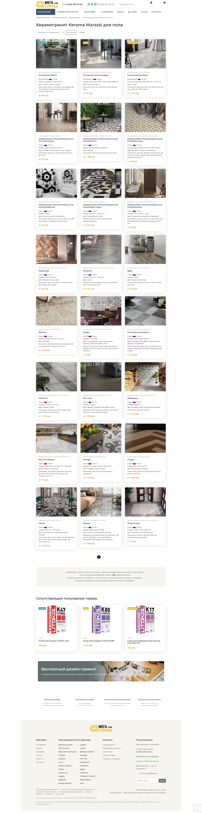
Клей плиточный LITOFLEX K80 (98, 641)
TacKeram (84, 772)
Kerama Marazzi (64, 783)
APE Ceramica (63, 748)
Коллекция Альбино (137, 75)
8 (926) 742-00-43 (105, 4)
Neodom (83, 755)
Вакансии (39, 794)
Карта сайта (60, 794)
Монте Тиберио (46, 460)
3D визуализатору (142, 674)
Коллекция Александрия (96, 75)
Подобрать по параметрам (48, 32)
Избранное (154, 744)
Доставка (132, 12)
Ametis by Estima (65, 744)
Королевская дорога (138, 332)
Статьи (144, 12)
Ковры (86, 332)
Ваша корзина (142, 744)
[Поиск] (156, 4)
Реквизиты (49, 794)
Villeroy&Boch (85, 779)
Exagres (61, 776)
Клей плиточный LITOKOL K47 (53, 641)
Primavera (84, 765)
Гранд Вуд (43, 271)
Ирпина (42, 332)
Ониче (41, 523)
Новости (39, 758)
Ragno (82, 769)
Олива (130, 460)
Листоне (87, 398)
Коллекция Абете (47, 75)
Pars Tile (83, 758)
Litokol (40, 638)
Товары (82, 32)
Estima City (62, 772)
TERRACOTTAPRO (87, 776)
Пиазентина (133, 523)
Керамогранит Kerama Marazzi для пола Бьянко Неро (100, 206)
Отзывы (88, 792)
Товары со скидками (111, 758)
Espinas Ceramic (64, 765)
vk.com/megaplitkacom (148, 773)
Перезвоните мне (126, 4)
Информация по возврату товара (71, 792)
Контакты (156, 12)
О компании (107, 12)
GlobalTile (62, 779)
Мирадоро (132, 398)
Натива (86, 460)
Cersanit (61, 755)
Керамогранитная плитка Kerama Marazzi (143, 136)
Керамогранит (45, 12)
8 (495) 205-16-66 (74, 4)
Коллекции (71, 32)
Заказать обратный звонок (147, 761)
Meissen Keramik (87, 751)
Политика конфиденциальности (47, 789)
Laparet (83, 744)
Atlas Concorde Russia (67, 751)
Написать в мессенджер (147, 756)
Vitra (82, 783)
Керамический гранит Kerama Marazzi (97, 72)
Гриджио (87, 271)
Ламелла (43, 398)
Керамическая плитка (67, 12)
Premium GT (85, 762)
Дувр (129, 271)
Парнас (86, 523)
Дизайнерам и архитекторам (46, 792)
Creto (60, 762)
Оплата (120, 12)
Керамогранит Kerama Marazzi (49, 72)
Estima (61, 769)
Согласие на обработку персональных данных (77, 789)
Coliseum (62, 758)
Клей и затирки (109, 755)
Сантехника (90, 12)
